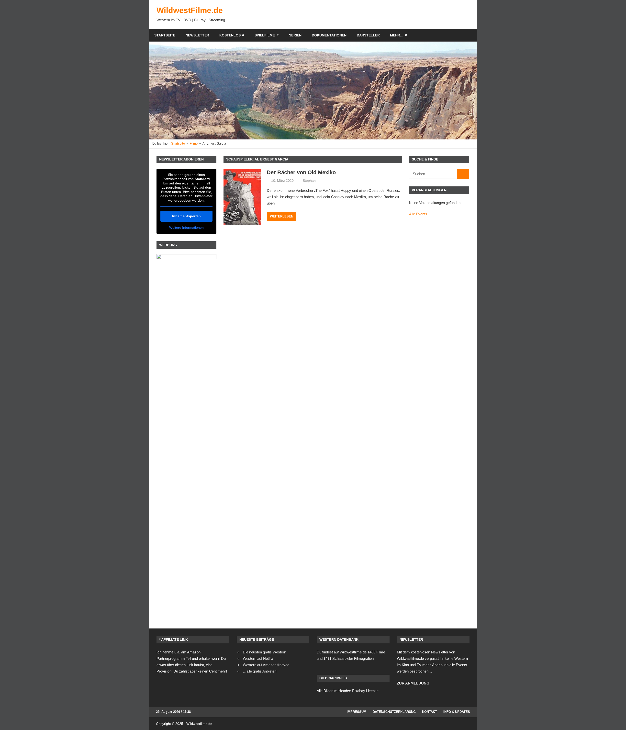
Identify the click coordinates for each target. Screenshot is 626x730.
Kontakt (429, 712)
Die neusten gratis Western (264, 652)
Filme (376, 652)
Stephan (309, 180)
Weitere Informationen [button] (186, 227)
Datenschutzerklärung (394, 712)
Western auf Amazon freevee (266, 665)
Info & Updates (456, 712)
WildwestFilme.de (189, 10)
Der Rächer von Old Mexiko (301, 172)
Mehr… (396, 35)
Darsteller (368, 35)
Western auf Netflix (258, 658)
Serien (295, 35)
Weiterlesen (281, 216)
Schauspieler (338, 658)
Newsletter (197, 35)
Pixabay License (365, 691)
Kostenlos (230, 35)
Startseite (164, 35)
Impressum (356, 712)
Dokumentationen (329, 35)
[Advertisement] (380, 14)
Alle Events (418, 214)
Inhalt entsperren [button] (186, 216)
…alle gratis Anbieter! (260, 671)
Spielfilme (265, 35)
